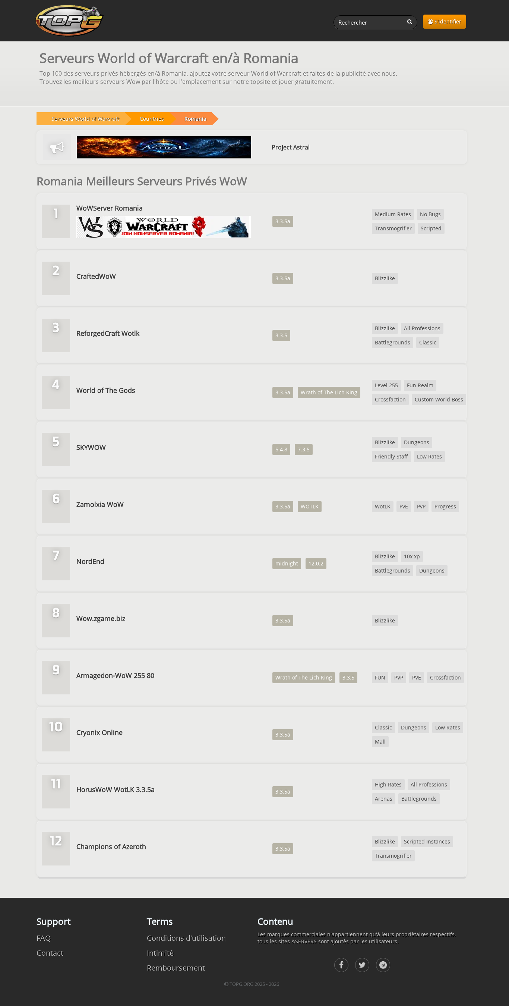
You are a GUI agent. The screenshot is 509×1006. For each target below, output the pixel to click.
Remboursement (176, 968)
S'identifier (447, 21)
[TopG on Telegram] (383, 965)
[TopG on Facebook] (341, 965)
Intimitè (160, 953)
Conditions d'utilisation (186, 938)
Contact (50, 953)
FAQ (44, 938)
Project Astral (291, 147)
